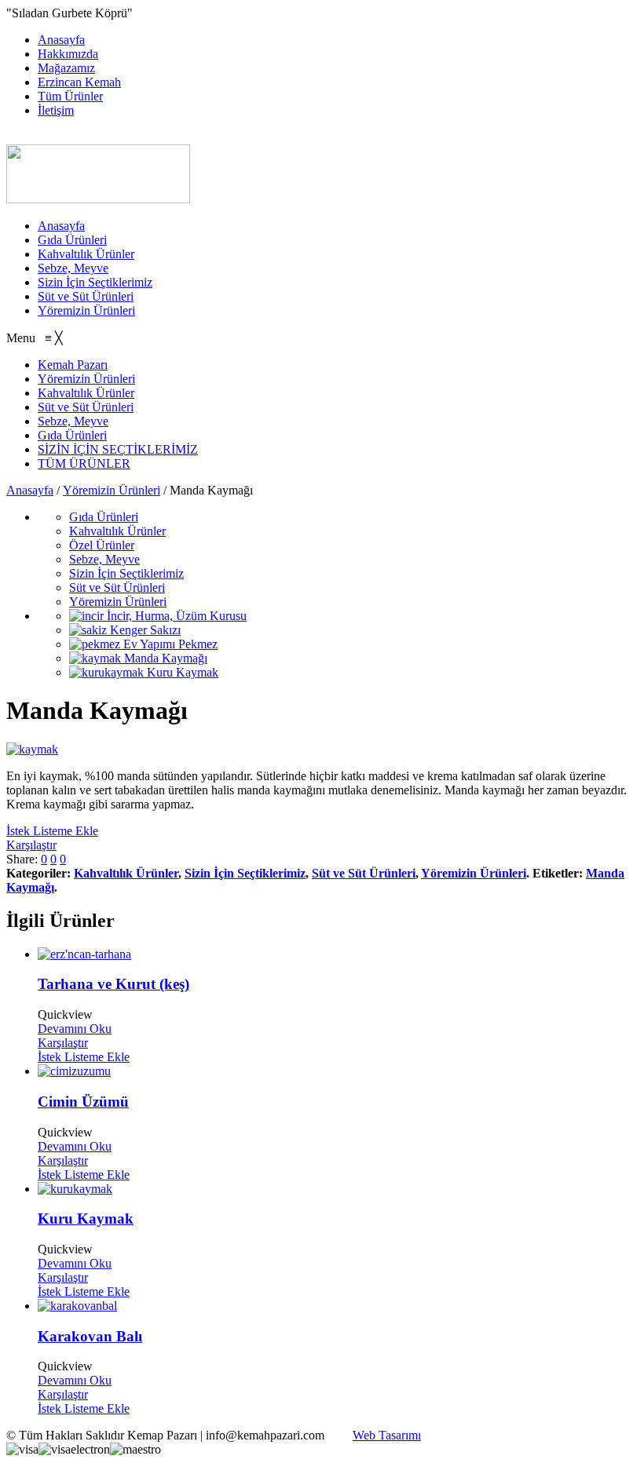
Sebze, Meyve (73, 268)
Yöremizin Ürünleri (86, 310)
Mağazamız (66, 68)
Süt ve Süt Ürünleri (86, 296)
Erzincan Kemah (79, 82)
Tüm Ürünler (70, 96)
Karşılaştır (31, 845)
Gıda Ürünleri (72, 239)
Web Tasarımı (387, 1435)
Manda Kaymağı (164, 658)
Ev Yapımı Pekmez (169, 644)
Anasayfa (61, 39)
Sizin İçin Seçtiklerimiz (95, 282)
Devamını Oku (75, 1028)
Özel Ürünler (101, 545)
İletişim (56, 110)
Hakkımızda (68, 53)
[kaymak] (32, 749)
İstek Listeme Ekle (52, 830)
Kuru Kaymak (181, 672)
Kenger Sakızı (144, 630)
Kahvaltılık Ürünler (86, 254)
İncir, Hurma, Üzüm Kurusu (175, 615)
